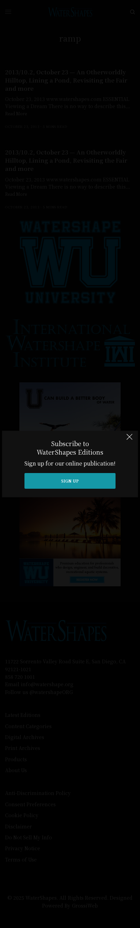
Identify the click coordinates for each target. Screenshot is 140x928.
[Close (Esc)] (129, 439)
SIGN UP (70, 481)
